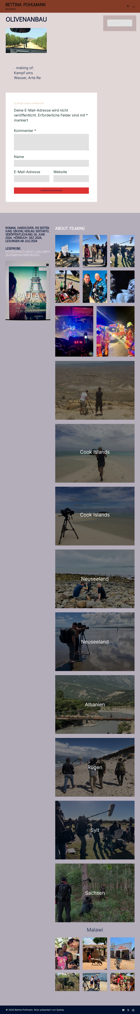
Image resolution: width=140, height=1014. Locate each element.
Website (60, 172)
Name (19, 157)
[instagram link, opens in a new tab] (133, 1009)
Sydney (60, 1009)
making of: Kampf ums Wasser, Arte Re (27, 73)
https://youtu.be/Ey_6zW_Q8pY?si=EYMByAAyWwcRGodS (27, 253)
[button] (128, 6)
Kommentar (25, 130)
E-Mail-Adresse (27, 172)
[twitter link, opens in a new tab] (128, 1009)
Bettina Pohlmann (25, 4)
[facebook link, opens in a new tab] (123, 1009)
